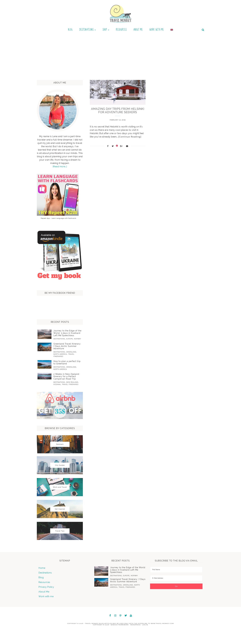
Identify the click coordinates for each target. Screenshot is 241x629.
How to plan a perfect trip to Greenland (67, 362)
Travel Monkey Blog (94, 623)
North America (60, 354)
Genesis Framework (120, 625)
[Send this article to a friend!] (127, 146)
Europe (69, 339)
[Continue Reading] (129, 136)
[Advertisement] (120, 54)
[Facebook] (110, 615)
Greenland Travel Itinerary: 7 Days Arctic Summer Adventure (67, 346)
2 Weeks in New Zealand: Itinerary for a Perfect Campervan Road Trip (66, 376)
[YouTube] (131, 615)
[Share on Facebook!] (108, 146)
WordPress (135, 625)
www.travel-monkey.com (162, 623)
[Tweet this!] (112, 146)
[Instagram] (115, 615)
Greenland (71, 352)
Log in (145, 625)
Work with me (46, 596)
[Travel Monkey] (120, 13)
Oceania (57, 384)
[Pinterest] (120, 616)
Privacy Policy (46, 587)
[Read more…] (60, 166)
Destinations (59, 339)
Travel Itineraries (70, 384)
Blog (41, 577)
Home (41, 568)
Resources (44, 582)
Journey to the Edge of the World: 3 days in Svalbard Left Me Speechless (67, 333)
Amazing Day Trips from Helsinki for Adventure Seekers (117, 110)
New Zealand (72, 382)
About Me (43, 591)
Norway (77, 339)
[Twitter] (125, 615)
